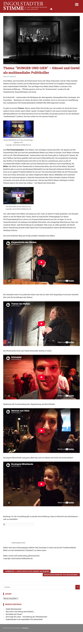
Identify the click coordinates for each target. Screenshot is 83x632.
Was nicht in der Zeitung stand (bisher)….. (20, 612)
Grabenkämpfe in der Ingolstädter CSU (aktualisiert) (24, 619)
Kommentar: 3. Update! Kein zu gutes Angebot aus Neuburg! (27, 571)
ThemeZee (25, 628)
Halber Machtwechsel (13, 609)
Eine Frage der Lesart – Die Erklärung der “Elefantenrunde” (26, 617)
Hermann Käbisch (9, 76)
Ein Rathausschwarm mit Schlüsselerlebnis (61, 575)
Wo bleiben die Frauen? (14, 614)
